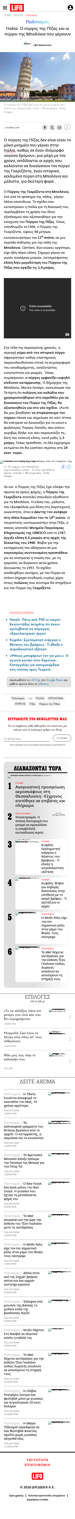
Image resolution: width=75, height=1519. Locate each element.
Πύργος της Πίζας (49, 703)
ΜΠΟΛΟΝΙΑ (55, 698)
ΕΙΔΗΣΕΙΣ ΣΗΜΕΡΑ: (22, 613)
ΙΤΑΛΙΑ (40, 698)
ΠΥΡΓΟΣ (20, 703)
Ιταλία (9, 150)
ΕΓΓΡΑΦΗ (62, 738)
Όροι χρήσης (16, 1495)
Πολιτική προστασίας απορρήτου (46, 1495)
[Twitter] (70, 96)
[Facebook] (64, 96)
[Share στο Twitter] (68, 467)
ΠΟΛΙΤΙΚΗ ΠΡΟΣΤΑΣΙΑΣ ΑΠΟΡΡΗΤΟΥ (47, 744)
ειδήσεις (43, 684)
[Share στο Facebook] (63, 467)
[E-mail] (59, 127)
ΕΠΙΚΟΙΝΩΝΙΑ (38, 1465)
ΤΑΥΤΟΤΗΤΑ (37, 1460)
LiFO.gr (35, 680)
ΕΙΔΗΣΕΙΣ (18, 15)
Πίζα (32, 703)
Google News (54, 680)
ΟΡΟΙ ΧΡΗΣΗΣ (16, 744)
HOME (7, 15)
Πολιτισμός (31, 15)
